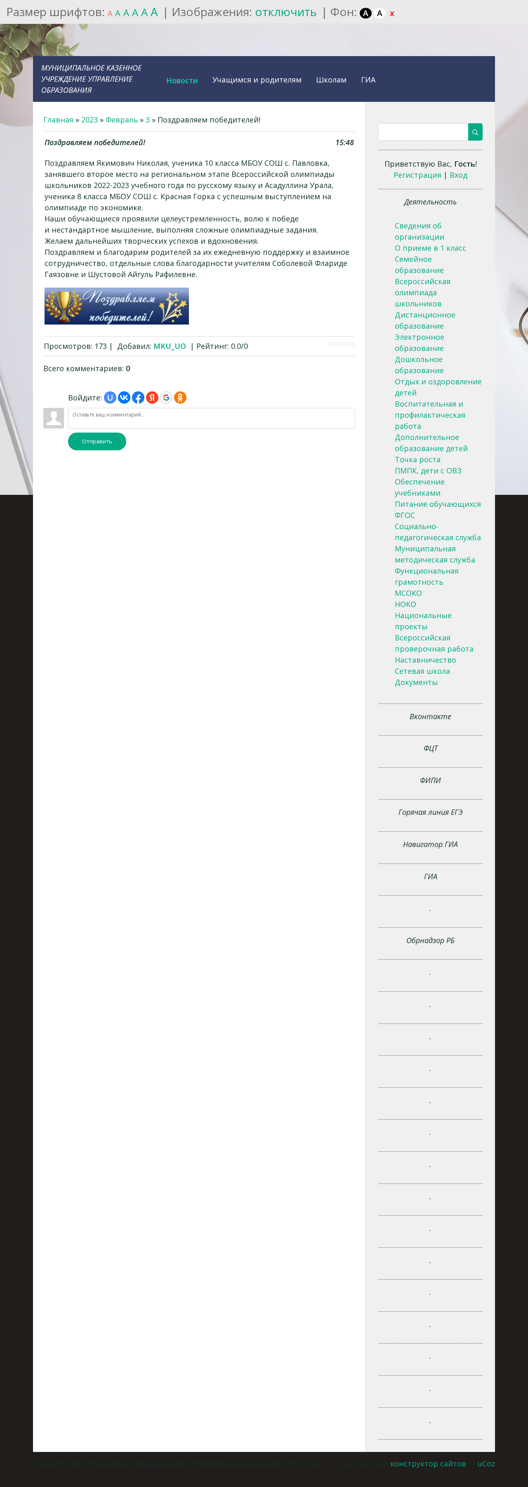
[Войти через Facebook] (138, 397)
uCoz (486, 1463)
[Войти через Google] (166, 397)
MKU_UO (169, 346)
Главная (58, 120)
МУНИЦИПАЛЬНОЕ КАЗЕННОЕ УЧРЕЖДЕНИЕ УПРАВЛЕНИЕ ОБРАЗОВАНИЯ (91, 79)
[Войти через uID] (110, 397)
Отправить (97, 441)
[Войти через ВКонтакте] (124, 397)
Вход (458, 175)
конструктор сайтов (428, 1463)
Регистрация (417, 175)
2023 (89, 120)
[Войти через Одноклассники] (180, 397)
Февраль (122, 120)
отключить (286, 11)
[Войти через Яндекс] (152, 397)
